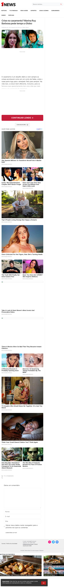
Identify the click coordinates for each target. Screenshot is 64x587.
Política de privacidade (11, 543)
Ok (43, 583)
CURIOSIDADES (55, 10)
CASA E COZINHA (43, 10)
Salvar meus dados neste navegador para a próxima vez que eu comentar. (21, 526)
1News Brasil (25, 27)
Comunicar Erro (21, 124)
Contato (3, 543)
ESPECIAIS (11, 15)
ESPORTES (33, 10)
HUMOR (3, 15)
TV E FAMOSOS (13, 10)
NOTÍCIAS (4, 10)
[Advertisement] (22, 63)
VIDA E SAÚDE (24, 10)
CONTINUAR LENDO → (22, 118)
